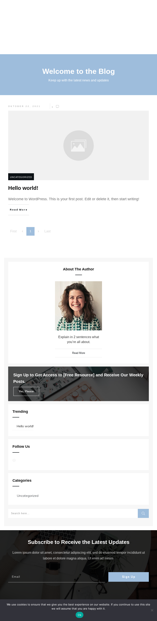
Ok (79, 614)
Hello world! (25, 426)
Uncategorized (21, 177)
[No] (152, 610)
